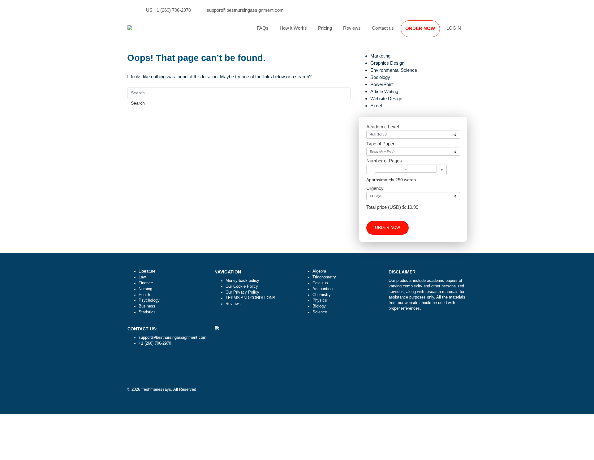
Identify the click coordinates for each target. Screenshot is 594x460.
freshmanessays (156, 389)
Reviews (352, 28)
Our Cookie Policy (242, 286)
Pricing (325, 28)
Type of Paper (380, 143)
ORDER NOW (420, 28)
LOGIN (453, 28)
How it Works (293, 28)
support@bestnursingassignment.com (245, 10)
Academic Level (382, 126)
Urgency (375, 188)
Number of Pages (384, 160)
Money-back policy (242, 280)
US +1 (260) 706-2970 (168, 10)
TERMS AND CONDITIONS (250, 298)
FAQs (263, 28)
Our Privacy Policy (242, 292)
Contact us (383, 28)
